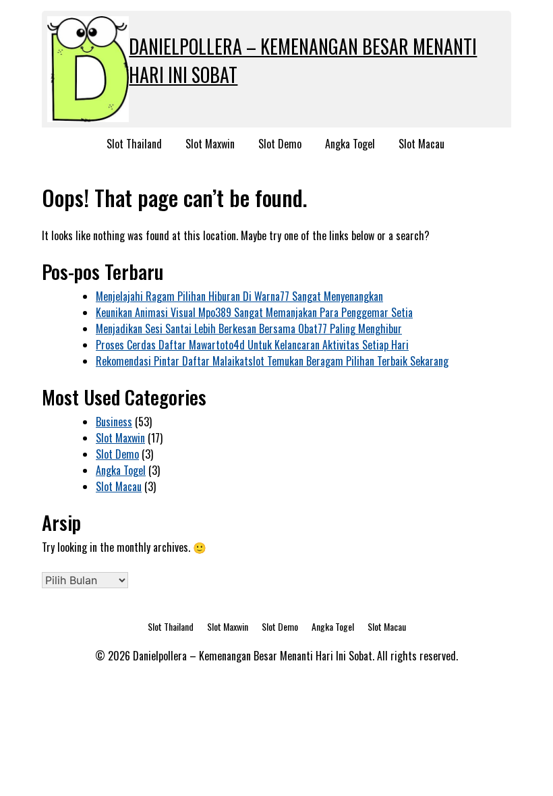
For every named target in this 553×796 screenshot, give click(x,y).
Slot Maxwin (210, 144)
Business (114, 422)
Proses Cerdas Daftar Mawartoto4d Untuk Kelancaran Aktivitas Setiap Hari (252, 345)
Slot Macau (421, 144)
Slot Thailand (134, 144)
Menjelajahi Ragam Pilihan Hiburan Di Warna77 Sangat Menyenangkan (239, 296)
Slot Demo (279, 144)
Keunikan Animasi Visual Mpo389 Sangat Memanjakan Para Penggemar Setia (254, 312)
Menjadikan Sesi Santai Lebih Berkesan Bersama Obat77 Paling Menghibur (249, 328)
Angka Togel (350, 144)
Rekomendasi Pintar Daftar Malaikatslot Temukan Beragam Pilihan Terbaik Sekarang (272, 361)
